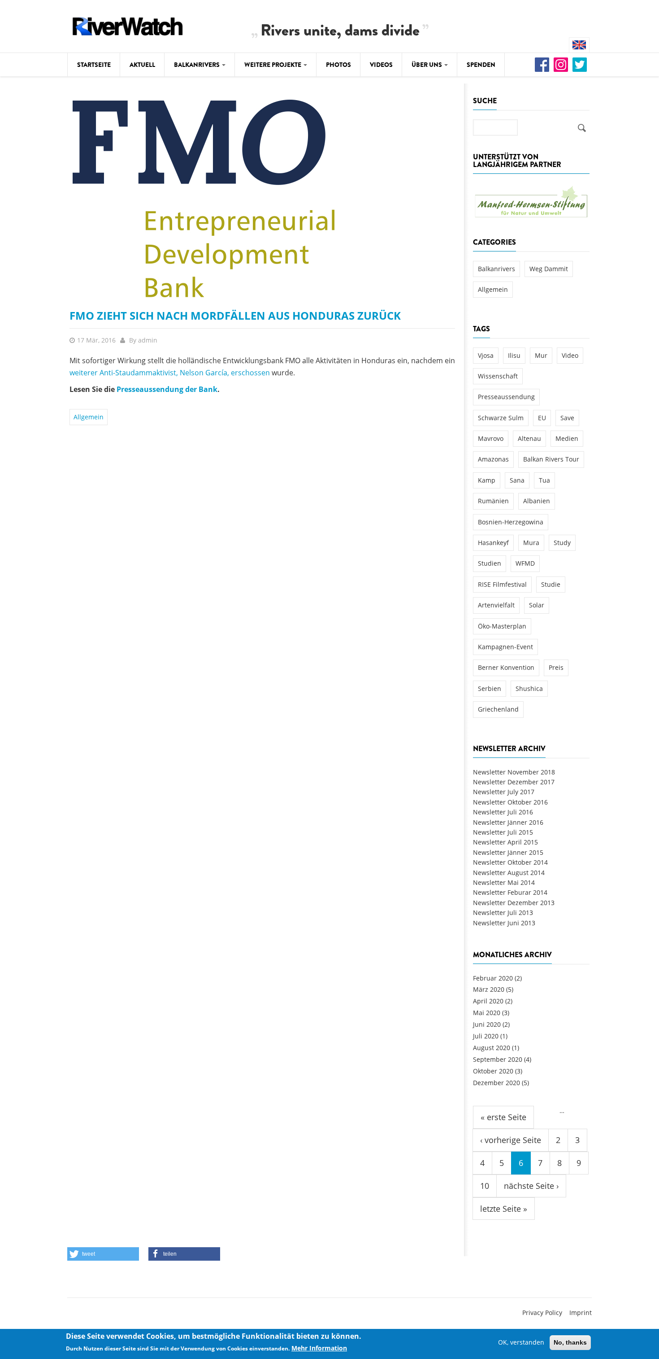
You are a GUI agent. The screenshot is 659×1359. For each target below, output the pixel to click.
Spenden (481, 64)
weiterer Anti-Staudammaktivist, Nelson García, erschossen (170, 373)
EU (542, 417)
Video (570, 355)
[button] (103, 1254)
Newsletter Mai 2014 (504, 882)
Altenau (529, 438)
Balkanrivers (197, 64)
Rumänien (493, 501)
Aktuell (142, 64)
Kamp (486, 480)
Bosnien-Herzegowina (510, 522)
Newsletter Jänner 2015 (508, 852)
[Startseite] (127, 25)
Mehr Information (319, 1348)
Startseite (94, 64)
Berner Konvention (506, 667)
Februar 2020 (493, 978)
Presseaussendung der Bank (167, 389)
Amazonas (493, 459)
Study (562, 542)
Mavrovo (490, 438)
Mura (531, 542)
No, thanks (570, 1342)
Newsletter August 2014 (509, 872)
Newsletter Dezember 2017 (514, 782)
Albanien (536, 501)
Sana (517, 480)
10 (484, 1185)
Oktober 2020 (493, 1071)
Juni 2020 (487, 1024)
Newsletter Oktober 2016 (510, 802)
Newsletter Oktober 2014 (510, 862)
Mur (541, 355)
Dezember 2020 (496, 1082)
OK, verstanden (521, 1342)
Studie (550, 584)
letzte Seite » (503, 1208)
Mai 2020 (486, 1012)
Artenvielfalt (496, 605)
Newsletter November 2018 (514, 772)
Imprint (580, 1312)
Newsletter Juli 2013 (503, 912)
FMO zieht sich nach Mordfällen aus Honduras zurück (235, 315)
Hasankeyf (493, 542)
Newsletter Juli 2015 (503, 832)
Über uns (427, 64)
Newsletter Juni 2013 (504, 923)
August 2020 (491, 1047)
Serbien (489, 688)
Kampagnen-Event (505, 646)
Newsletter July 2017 (503, 791)
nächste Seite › (531, 1185)
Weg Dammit (548, 268)
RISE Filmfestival (502, 584)
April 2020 (488, 1001)
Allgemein (89, 417)
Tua (544, 480)
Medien (566, 438)
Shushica (529, 688)
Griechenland (498, 709)
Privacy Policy (542, 1312)
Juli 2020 (486, 1036)
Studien (489, 563)
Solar (536, 605)
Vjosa (486, 355)
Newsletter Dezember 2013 (514, 902)
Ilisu (514, 355)
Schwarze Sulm (501, 417)
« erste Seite (503, 1117)
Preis (556, 667)
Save (567, 417)
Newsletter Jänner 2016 (508, 822)
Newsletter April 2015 (505, 842)
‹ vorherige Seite (510, 1140)
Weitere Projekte (273, 64)
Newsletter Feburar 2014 (510, 892)
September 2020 (497, 1059)
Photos (338, 64)
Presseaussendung (506, 396)
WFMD (525, 563)
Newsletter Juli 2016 (503, 812)
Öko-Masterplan (502, 626)
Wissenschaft (498, 376)
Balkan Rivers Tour (551, 459)
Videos (381, 64)
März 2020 (488, 989)
